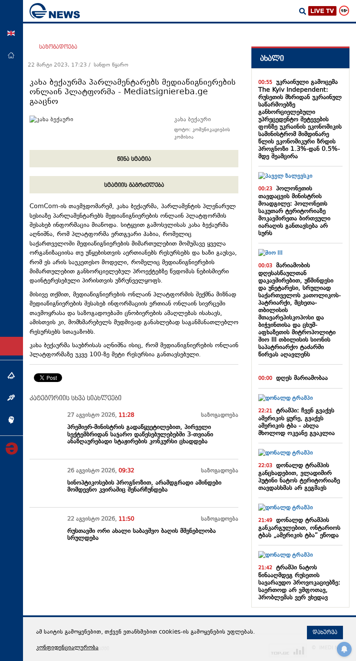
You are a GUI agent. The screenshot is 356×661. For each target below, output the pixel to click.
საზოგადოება (58, 47)
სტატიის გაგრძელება (134, 185)
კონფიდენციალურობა (67, 648)
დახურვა (325, 632)
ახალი (272, 58)
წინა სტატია (134, 159)
